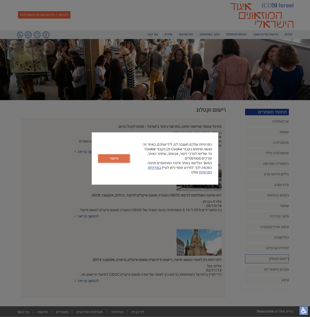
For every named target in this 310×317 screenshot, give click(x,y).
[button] (303, 310)
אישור (114, 158)
